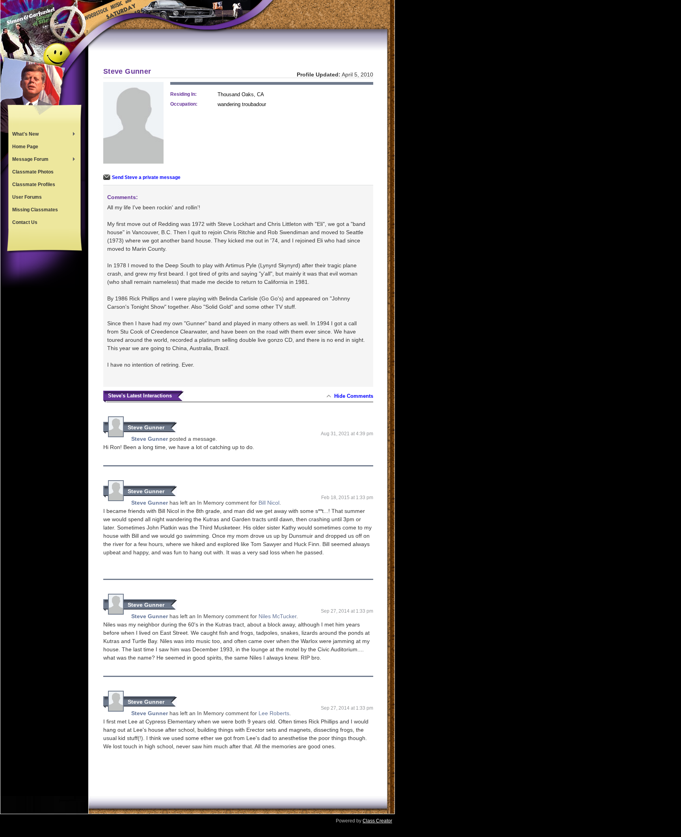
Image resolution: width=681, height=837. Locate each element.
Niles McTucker (277, 616)
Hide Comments (353, 396)
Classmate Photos (33, 172)
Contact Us (24, 222)
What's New (23, 134)
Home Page (25, 146)
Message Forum (28, 160)
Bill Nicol (269, 503)
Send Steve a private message (146, 177)
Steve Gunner (146, 427)
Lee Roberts (274, 713)
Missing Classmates (35, 210)
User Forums (27, 197)
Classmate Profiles (33, 184)
